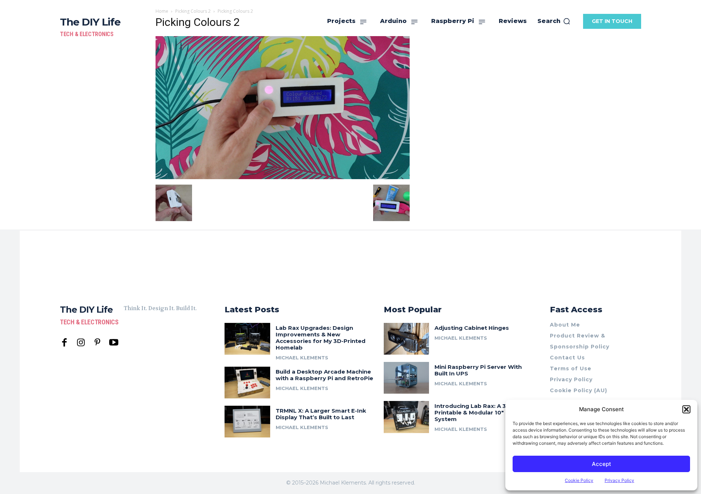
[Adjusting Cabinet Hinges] (406, 339)
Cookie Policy (579, 480)
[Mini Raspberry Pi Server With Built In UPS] (406, 378)
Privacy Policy (619, 480)
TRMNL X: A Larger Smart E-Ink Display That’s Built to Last (321, 414)
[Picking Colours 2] (283, 177)
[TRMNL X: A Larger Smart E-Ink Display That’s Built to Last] (247, 421)
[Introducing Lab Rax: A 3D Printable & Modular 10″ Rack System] (406, 417)
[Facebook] (64, 342)
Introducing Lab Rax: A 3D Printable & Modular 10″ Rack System (477, 412)
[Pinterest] (97, 342)
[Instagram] (80, 342)
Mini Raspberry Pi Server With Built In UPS (478, 370)
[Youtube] (113, 342)
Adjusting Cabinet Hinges (471, 327)
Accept (601, 463)
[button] (686, 409)
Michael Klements (302, 357)
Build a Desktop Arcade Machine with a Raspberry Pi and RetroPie (324, 375)
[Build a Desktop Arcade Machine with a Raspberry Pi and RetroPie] (247, 382)
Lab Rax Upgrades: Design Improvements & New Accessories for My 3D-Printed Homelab (320, 337)
